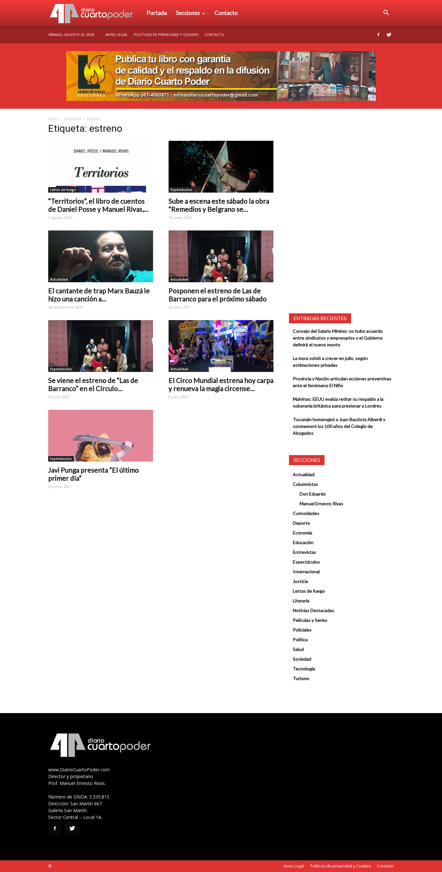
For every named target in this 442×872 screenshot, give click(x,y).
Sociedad (302, 659)
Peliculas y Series (310, 620)
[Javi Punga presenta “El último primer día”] (100, 436)
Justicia (300, 581)
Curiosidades (306, 513)
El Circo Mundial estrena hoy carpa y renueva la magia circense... (221, 384)
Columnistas (305, 484)
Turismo (301, 678)
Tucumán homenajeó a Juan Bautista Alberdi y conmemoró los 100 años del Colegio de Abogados (339, 426)
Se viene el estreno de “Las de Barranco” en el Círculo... (93, 384)
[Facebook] (378, 34)
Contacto (226, 12)
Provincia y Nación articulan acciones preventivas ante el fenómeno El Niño (342, 382)
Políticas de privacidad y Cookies (166, 34)
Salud (298, 649)
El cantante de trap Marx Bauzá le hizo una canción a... (99, 294)
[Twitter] (389, 34)
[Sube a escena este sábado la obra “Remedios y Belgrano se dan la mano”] (221, 167)
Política (300, 639)
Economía (302, 532)
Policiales (302, 629)
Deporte (301, 523)
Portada (157, 12)
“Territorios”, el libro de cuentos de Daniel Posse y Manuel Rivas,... (98, 205)
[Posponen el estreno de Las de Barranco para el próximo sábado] (221, 256)
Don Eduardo (313, 494)
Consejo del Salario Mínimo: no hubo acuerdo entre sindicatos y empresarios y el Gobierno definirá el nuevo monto (338, 337)
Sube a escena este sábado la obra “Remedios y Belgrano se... (219, 205)
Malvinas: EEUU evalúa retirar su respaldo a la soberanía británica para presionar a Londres (338, 402)
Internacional (306, 571)
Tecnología (304, 668)
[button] (386, 13)
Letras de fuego (63, 189)
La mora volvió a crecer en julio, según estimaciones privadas (330, 361)
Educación (303, 542)
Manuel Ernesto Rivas (321, 503)
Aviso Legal (116, 34)
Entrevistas (304, 552)
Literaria (301, 600)
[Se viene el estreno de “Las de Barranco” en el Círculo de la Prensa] (100, 346)
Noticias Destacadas (313, 610)
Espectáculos (181, 189)
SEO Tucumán (64, 866)
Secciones (188, 12)
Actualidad (59, 279)
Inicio (53, 118)
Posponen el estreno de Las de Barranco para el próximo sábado (218, 294)
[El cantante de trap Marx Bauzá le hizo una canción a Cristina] (100, 256)
